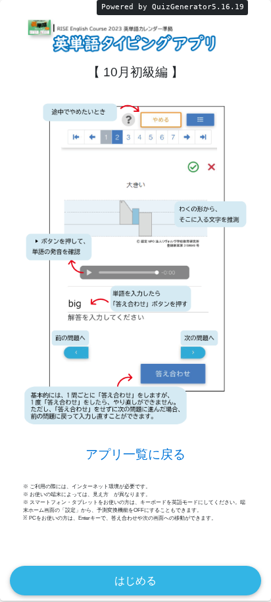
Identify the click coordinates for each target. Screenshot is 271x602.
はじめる (135, 580)
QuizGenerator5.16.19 (198, 7)
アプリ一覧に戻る (135, 454)
